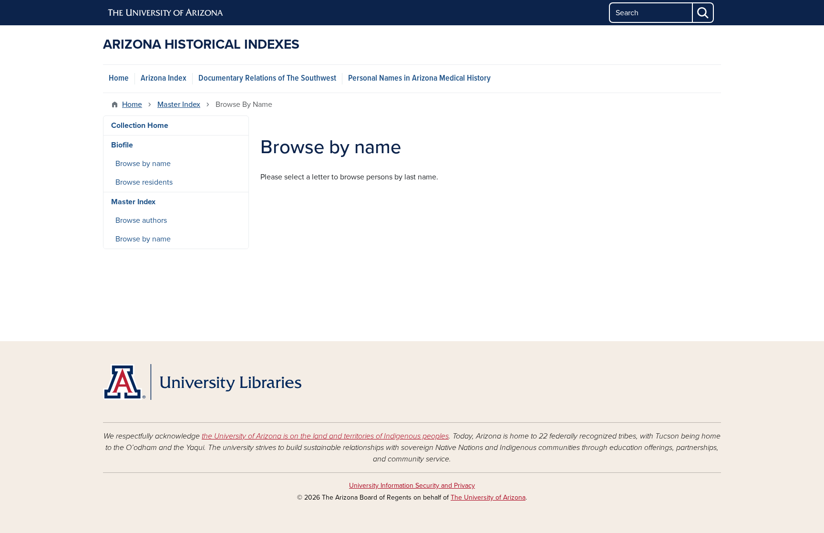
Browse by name (143, 163)
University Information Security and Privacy (412, 485)
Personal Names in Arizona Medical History (419, 78)
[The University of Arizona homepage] (166, 13)
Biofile (122, 145)
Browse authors (141, 220)
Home (119, 78)
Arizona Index (163, 78)
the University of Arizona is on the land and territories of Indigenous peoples (325, 436)
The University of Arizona (488, 497)
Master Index (178, 104)
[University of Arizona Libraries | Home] (202, 382)
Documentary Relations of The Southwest (267, 78)
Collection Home (139, 125)
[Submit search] (703, 12)
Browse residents (144, 182)
